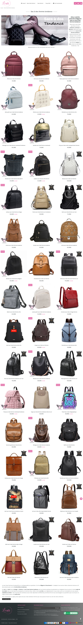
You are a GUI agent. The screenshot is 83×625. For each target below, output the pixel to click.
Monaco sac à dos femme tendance (41, 378)
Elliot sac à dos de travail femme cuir (69, 278)
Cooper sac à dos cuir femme (41, 345)
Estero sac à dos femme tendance (14, 245)
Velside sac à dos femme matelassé (41, 145)
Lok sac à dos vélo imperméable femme (41, 511)
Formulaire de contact (22, 614)
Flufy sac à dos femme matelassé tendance (13, 411)
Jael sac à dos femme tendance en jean (13, 511)
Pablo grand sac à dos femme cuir (69, 378)
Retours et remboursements (23, 609)
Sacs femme (40, 3)
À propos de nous (21, 611)
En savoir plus (7, 599)
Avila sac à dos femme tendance (69, 245)
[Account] (78, 3)
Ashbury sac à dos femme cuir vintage (14, 478)
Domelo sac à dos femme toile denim (14, 178)
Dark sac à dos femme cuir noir (69, 212)
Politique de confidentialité (40, 612)
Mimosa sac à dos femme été (41, 478)
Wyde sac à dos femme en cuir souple (69, 511)
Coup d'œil (48, 3)
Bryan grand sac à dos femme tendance (69, 78)
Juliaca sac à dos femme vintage (14, 212)
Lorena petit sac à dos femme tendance (41, 312)
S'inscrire (57, 608)
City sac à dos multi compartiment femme (69, 145)
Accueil (24, 3)
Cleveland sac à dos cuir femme (41, 278)
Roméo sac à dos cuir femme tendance (69, 478)
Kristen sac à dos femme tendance (41, 245)
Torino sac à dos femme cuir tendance (41, 212)
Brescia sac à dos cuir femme (69, 178)
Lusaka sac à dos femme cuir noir (41, 544)
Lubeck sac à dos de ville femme (41, 178)
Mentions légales (11, 619)
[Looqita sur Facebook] (80, 619)
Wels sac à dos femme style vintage (13, 544)
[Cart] (81, 3)
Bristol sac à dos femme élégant (14, 278)
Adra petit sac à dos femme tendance (14, 112)
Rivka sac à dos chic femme (14, 78)
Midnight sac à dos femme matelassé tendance (13, 145)
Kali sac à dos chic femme (14, 577)
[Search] (75, 3)
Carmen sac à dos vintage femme (69, 312)
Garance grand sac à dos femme (14, 445)
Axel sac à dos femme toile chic (13, 345)
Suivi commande (58, 3)
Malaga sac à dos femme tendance (41, 445)
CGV (17, 619)
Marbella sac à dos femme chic (69, 112)
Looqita (6, 622)
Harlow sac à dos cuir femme (69, 544)
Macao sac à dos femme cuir (41, 577)
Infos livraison (21, 607)
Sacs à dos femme (31, 3)
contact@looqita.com (72, 608)
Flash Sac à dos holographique (69, 411)
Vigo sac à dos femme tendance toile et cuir (41, 411)
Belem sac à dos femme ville (14, 312)
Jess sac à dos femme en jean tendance (69, 577)
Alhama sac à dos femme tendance (41, 112)
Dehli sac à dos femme (69, 445)
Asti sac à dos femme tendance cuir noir (13, 378)
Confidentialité (4, 619)
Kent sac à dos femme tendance (41, 78)
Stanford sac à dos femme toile (69, 345)
